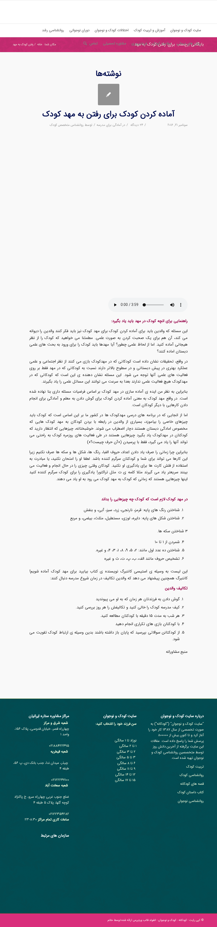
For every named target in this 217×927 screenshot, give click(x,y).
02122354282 (59, 814)
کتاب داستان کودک (191, 792)
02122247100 (60, 780)
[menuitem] (186, 30)
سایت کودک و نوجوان (187, 724)
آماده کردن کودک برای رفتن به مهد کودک (108, 114)
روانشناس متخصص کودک (67, 124)
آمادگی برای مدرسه (109, 124)
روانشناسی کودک (192, 775)
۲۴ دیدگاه (136, 124)
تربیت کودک (195, 766)
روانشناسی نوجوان (191, 801)
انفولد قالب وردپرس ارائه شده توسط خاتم (131, 920)
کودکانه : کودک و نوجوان (172, 920)
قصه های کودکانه (192, 784)
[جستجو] (84, 43)
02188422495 (59, 746)
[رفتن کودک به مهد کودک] (108, 94)
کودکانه (162, 724)
